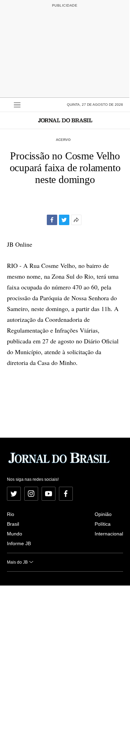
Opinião (103, 514)
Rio (10, 514)
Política (103, 524)
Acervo (63, 140)
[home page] (65, 120)
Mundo (14, 533)
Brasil (13, 524)
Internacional (109, 533)
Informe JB (19, 543)
